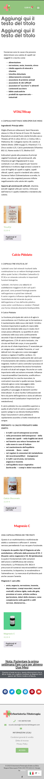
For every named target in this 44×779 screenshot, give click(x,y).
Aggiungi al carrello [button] (11, 238)
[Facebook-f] (22, 777)
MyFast (23, 770)
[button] (38, 8)
